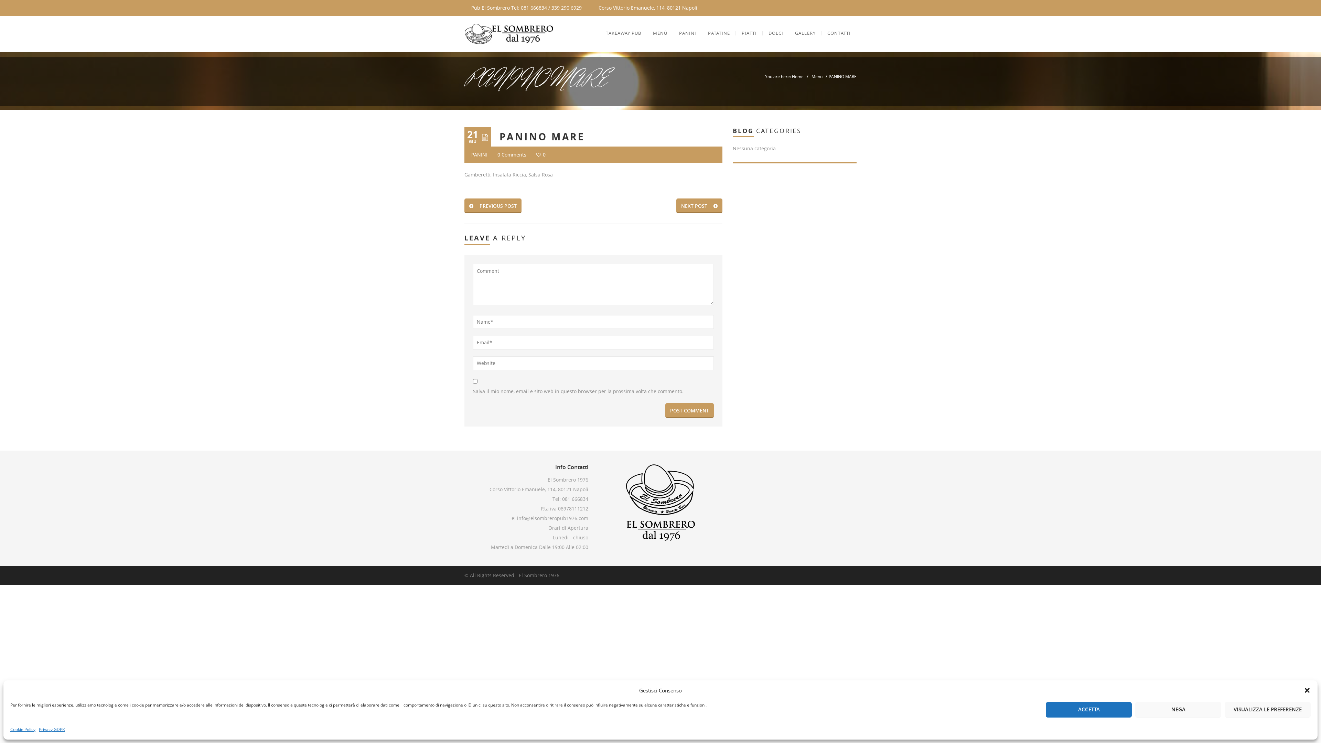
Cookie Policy (22, 729)
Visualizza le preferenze (1268, 709)
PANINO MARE (542, 136)
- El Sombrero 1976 (536, 575)
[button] (1307, 690)
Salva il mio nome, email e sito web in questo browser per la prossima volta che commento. (578, 391)
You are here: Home (784, 76)
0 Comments (511, 154)
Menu (817, 76)
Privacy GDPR (52, 729)
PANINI (479, 154)
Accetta (1089, 709)
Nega (1178, 709)
